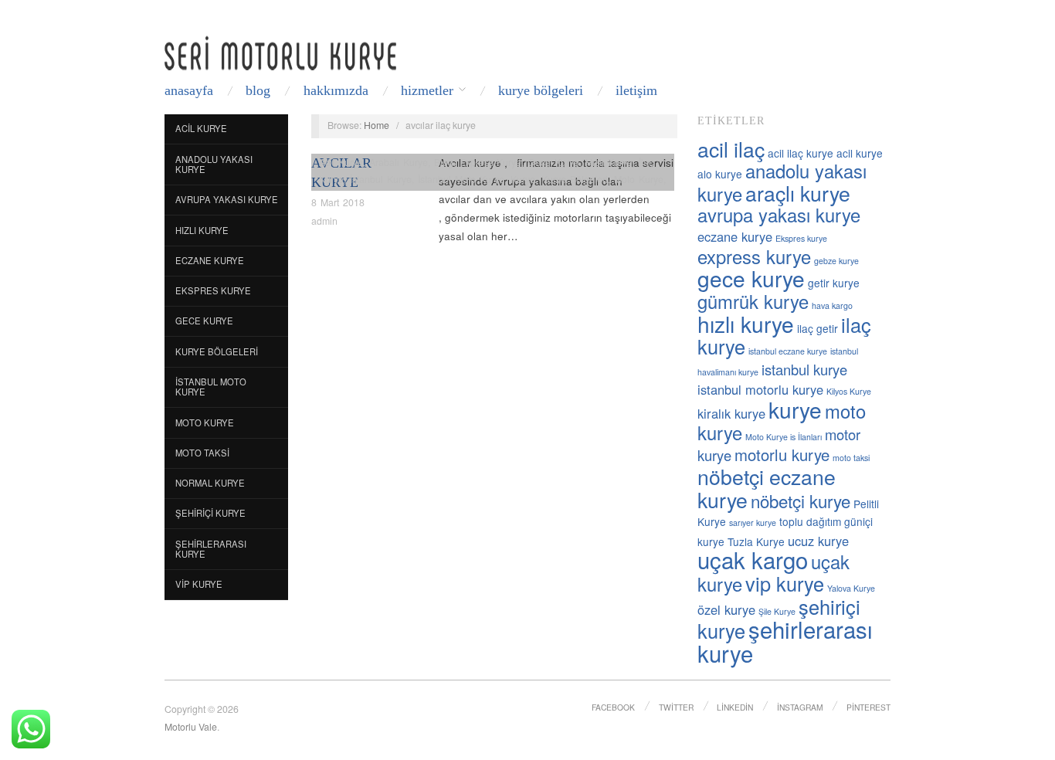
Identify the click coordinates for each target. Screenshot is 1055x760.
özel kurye (726, 609)
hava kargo (832, 305)
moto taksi (851, 457)
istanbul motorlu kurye (760, 389)
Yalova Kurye (851, 588)
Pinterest (868, 707)
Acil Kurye (201, 128)
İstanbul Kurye (381, 179)
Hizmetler (427, 90)
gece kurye (751, 278)
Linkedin (735, 707)
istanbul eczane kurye (787, 351)
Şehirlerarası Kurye (210, 549)
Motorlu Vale (191, 727)
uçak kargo (752, 559)
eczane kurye (734, 236)
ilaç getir (817, 328)
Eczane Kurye (209, 260)
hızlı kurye (745, 323)
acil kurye (859, 153)
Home (376, 125)
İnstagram (800, 707)
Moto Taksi (202, 452)
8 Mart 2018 (338, 202)
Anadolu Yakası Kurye (214, 164)
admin (324, 221)
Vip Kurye (198, 584)
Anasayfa (189, 90)
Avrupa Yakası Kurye (226, 199)
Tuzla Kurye (756, 541)
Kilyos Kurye (848, 391)
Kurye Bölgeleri (540, 90)
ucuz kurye (818, 540)
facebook (613, 707)
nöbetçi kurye (800, 500)
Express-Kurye (490, 162)
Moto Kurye (204, 422)
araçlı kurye (797, 193)
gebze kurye (836, 260)
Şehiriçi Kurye (210, 513)
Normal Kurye (210, 483)
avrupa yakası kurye (778, 215)
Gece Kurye (204, 320)
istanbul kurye (804, 369)
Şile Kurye (776, 611)
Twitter (676, 707)
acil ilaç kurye (800, 153)
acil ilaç (731, 149)
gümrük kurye (753, 301)
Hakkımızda (336, 90)
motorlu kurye (781, 454)
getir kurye (834, 282)
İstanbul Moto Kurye (210, 387)
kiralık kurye (731, 413)
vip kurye (784, 583)
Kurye (523, 179)
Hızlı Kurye (202, 230)
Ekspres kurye (801, 238)
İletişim (636, 90)
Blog (258, 90)
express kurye (754, 256)
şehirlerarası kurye (785, 640)
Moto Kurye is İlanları (783, 437)
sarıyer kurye (752, 522)
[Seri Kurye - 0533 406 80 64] (280, 53)
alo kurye (719, 174)
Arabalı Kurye (398, 162)
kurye (795, 409)
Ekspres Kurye (213, 290)
